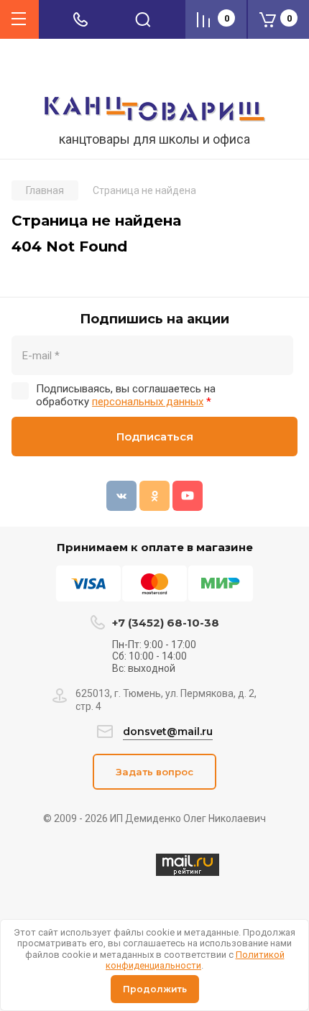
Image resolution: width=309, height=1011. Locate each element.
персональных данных (147, 401)
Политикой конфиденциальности (195, 960)
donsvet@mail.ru (168, 731)
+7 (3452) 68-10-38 (165, 622)
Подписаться (154, 436)
